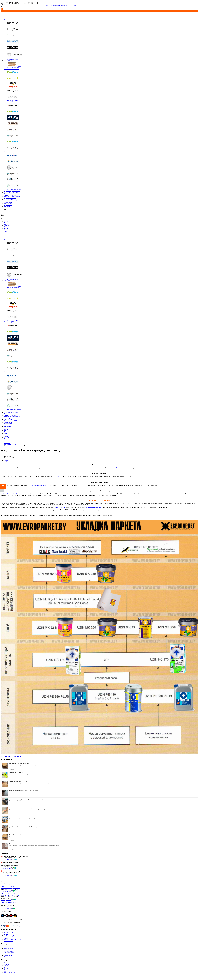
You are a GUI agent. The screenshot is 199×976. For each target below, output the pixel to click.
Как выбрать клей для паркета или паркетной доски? (22, 817)
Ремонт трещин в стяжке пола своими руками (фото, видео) (24, 790)
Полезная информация (10, 444)
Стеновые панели (8, 941)
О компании (7, 962)
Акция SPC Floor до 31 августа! (16, 772)
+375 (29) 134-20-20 (6, 859)
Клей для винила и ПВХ (10, 200)
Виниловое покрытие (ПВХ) (11, 69)
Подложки (6, 954)
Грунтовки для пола (9, 949)
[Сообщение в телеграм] (16, 891)
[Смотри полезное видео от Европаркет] (11, 917)
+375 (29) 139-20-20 (6, 868)
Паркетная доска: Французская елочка (19, 843)
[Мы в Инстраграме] (15, 917)
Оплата (6, 228)
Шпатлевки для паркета (10, 195)
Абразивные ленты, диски (11, 192)
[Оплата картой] (6, 926)
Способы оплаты (8, 965)
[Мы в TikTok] (7, 917)
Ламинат (6, 151)
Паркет (6, 934)
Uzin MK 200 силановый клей (9, 493)
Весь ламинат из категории (14, 189)
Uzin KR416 (118, 468)
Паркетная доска (8, 19)
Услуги (5, 231)
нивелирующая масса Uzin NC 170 (39, 485)
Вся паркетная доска (12, 59)
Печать (6, 460)
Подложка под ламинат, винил (12, 191)
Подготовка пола (8, 193)
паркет (3, 756)
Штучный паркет (8, 60)
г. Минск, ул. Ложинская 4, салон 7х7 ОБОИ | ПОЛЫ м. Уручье (10, 894)
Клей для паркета (8, 199)
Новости (6, 224)
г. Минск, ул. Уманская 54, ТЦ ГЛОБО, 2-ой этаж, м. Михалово (10, 887)
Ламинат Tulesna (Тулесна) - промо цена (19, 763)
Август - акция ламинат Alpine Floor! (18, 781)
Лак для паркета (8, 202)
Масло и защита (8, 203)
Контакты (6, 227)
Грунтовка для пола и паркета (12, 196)
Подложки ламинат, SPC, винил (12, 939)
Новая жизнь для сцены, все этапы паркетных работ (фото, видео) (26, 799)
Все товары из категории (13, 100)
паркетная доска (17, 756)
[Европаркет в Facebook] (3, 917)
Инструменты (7, 206)
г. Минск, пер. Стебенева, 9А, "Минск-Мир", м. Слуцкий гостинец (10, 903)
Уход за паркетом (8, 956)
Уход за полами (8, 205)
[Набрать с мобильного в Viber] (12, 859)
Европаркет (7, 443)
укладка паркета (9, 756)
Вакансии (6, 974)
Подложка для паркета (10, 198)
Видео (5, 971)
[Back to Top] (1, 881)
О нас (5, 222)
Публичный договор (9, 972)
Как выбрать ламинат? (15, 834)
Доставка (6, 229)
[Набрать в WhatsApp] (14, 859)
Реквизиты (6, 968)
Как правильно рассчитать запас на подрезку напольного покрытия (26, 826)
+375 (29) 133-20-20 (6, 875)
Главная (6, 221)
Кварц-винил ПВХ (9, 935)
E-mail (5, 462)
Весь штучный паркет (13, 67)
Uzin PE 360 (56, 476)
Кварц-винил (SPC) (9, 101)
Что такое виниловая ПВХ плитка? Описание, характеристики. (24, 808)
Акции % (6, 225)
